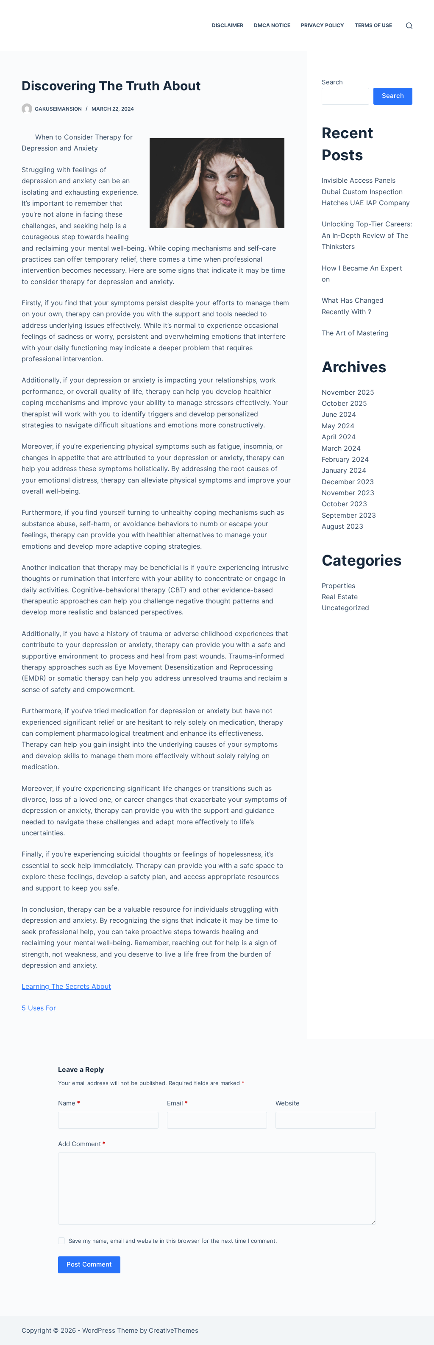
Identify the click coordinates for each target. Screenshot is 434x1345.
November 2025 (348, 392)
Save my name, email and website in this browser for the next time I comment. (173, 1240)
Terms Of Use (373, 25)
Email (177, 1103)
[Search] (409, 25)
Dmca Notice (272, 25)
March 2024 (341, 448)
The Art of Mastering (355, 333)
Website (287, 1103)
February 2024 (345, 459)
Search (332, 82)
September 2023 (349, 515)
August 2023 (342, 526)
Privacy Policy (322, 25)
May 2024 (338, 425)
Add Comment (82, 1144)
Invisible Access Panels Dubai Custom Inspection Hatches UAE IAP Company (366, 191)
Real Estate (340, 596)
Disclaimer (227, 25)
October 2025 (344, 403)
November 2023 (348, 492)
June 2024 (339, 414)
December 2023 (348, 481)
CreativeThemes (173, 1330)
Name (69, 1103)
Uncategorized (345, 607)
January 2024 (344, 470)
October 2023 (344, 503)
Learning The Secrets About (66, 986)
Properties (338, 585)
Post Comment (89, 1264)
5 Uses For (39, 1008)
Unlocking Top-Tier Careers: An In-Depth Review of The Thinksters (367, 235)
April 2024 (339, 437)
